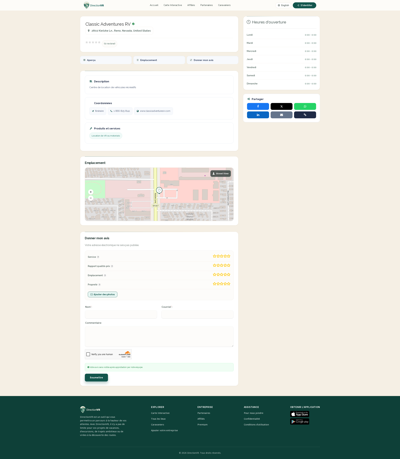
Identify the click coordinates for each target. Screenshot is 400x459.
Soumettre (96, 377)
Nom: (88, 307)
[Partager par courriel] (282, 114)
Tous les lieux (158, 418)
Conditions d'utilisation (256, 424)
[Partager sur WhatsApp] (305, 106)
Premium (203, 424)
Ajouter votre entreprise (164, 430)
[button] (90, 192)
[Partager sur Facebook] (258, 106)
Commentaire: (93, 322)
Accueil (154, 5)
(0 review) (109, 43)
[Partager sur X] (282, 106)
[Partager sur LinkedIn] (258, 114)
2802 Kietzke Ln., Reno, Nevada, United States (121, 30)
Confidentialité (252, 418)
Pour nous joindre (253, 412)
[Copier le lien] (305, 114)
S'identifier (306, 5)
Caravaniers (224, 5)
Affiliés (191, 5)
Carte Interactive (173, 5)
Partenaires (206, 5)
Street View (222, 173)
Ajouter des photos (104, 294)
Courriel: (167, 307)
